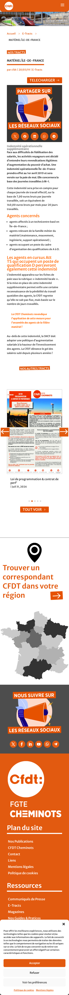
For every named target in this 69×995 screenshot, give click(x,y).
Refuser (34, 972)
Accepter (34, 963)
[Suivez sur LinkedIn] (30, 744)
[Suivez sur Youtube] (38, 744)
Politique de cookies (24, 990)
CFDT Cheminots (21, 848)
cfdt (14, 69)
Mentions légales (45, 990)
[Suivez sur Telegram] (55, 744)
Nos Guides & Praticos (24, 918)
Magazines (16, 912)
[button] (63, 924)
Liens (12, 860)
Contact (14, 854)
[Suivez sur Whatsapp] (47, 744)
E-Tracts (27, 33)
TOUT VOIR (32, 509)
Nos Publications (20, 841)
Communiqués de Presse (26, 899)
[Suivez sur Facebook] (21, 744)
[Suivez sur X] (13, 744)
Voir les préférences (34, 982)
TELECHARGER (42, 80)
